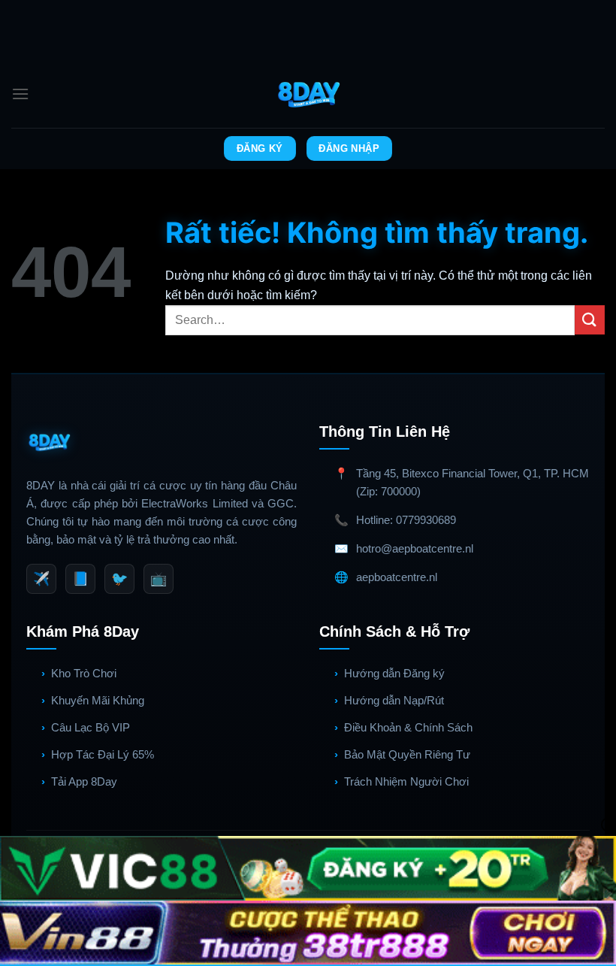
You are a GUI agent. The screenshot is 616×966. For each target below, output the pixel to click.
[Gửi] (590, 320)
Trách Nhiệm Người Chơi (406, 781)
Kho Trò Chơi (83, 673)
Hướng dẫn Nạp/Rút (394, 700)
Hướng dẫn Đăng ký (394, 673)
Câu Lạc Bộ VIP (90, 727)
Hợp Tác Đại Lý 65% (102, 754)
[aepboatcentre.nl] (308, 94)
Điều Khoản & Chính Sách (408, 727)
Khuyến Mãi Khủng (97, 700)
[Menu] (20, 93)
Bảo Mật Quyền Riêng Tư (407, 754)
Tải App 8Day (84, 781)
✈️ (41, 578)
